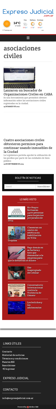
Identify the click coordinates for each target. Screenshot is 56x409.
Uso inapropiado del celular (34, 270)
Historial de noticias (13, 355)
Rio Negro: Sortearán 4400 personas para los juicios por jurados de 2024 (26, 214)
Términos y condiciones (15, 358)
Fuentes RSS (8, 362)
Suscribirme (43, 186)
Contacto (7, 351)
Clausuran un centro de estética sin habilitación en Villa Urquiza (25, 234)
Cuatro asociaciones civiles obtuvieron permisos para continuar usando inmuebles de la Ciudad (28, 146)
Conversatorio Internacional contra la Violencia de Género (35, 290)
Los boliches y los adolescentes (34, 305)
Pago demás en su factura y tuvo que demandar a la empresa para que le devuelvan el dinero (25, 254)
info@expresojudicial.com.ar (17, 398)
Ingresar (10, 369)
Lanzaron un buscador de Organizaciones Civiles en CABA (28, 92)
